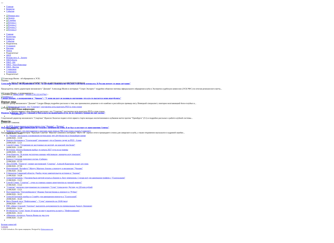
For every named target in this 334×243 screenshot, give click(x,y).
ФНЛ (8, 55)
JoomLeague (18, 94)
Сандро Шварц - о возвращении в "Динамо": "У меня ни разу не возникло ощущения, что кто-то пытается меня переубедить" (61, 98)
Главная (9, 6)
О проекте (10, 46)
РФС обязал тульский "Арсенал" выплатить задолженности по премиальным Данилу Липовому (49, 206)
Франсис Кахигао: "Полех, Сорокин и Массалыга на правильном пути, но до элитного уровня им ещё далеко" (53, 113)
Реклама (10, 48)
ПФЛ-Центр (11, 60)
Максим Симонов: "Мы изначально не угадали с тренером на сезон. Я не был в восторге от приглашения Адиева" (55, 127)
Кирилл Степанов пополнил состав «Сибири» (27, 159)
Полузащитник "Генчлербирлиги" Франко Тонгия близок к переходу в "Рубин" (41, 192)
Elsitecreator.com (47, 229)
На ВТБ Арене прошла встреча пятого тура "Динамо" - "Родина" (35, 126)
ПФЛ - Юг (11, 62)
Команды (10, 9)
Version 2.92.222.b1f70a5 (36, 94)
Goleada (4, 227)
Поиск (9, 50)
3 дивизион (11, 69)
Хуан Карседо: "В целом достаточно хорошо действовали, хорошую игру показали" (43, 154)
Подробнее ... (17, 114)
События (10, 11)
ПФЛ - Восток (12, 67)
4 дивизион (11, 72)
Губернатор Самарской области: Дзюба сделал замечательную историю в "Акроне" (43, 173)
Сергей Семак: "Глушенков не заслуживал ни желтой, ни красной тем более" (40, 145)
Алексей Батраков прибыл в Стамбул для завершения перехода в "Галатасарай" (41, 196)
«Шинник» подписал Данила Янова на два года (27, 215)
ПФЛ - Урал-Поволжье (16, 65)
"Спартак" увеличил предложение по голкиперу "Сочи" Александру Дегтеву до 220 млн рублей (49, 187)
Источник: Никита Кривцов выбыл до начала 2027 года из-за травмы (37, 150)
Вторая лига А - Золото (16, 58)
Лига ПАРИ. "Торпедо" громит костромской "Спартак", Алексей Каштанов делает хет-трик (47, 164)
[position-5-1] (7, 97)
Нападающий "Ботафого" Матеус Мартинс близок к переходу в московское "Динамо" (44, 168)
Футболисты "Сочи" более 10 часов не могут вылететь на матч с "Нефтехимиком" (43, 211)
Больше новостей (8, 224)
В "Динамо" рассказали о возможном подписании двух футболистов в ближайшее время (46, 136)
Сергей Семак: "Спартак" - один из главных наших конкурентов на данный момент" (44, 182)
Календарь (11, 36)
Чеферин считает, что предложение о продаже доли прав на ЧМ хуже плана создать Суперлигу (48, 131)
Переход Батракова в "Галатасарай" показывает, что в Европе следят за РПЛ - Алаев (43, 140)
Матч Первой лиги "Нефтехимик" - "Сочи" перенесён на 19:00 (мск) (37, 201)
